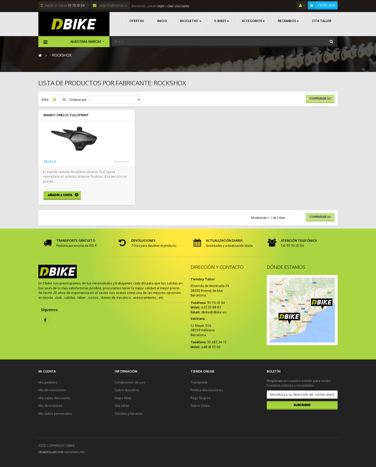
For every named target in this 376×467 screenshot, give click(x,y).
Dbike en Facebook (45, 320)
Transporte (199, 382)
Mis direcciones (50, 406)
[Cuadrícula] (54, 99)
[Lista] (64, 99)
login (160, 6)
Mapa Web (123, 398)
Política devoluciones (207, 390)
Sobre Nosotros (127, 390)
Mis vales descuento (54, 398)
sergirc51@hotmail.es (113, 5)
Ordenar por (77, 100)
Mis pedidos (47, 382)
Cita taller (122, 406)
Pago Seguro (201, 398)
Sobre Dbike (200, 406)
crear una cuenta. (179, 6)
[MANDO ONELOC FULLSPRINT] (86, 138)
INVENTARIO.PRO (74, 452)
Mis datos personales (55, 413)
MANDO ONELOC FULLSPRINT (66, 115)
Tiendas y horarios (129, 413)
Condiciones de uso (130, 382)
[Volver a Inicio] (40, 55)
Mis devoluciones (52, 390)
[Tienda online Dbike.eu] (73, 24)
